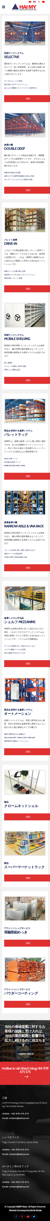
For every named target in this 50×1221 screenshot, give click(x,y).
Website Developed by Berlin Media (25, 1210)
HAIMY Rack (21, 1206)
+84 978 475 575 (20, 1113)
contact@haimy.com (19, 1118)
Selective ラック (11, 459)
